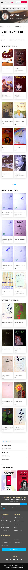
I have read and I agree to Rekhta (13, 507)
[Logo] (6, 2)
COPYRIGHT (21, 565)
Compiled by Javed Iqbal (17, 40)
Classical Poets (6, 448)
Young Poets (5, 456)
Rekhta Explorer (18, 530)
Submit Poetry (5, 530)
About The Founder (19, 520)
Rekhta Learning (18, 542)
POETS (3, 8)
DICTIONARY (13, 8)
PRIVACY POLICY (7, 565)
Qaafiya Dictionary (6, 520)
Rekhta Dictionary (6, 542)
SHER (7, 8)
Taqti (2, 524)
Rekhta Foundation (19, 517)
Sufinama (16, 539)
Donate (18, 2)
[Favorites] (21, 15)
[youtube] (14, 559)
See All (14, 184)
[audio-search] (25, 5)
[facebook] (7, 559)
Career (16, 527)
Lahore (17, 18)
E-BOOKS (24, 8)
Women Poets (6, 452)
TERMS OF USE (15, 565)
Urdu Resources (5, 527)
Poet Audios (5, 459)
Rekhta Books (4, 545)
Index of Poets (6, 441)
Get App (24, 2)
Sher (9, 26)
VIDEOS (18, 8)
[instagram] (17, 559)
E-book (18, 26)
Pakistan (21, 18)
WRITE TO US (15, 549)
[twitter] (10, 559)
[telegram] (21, 559)
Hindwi (3, 539)
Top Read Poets (6, 445)
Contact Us (17, 524)
